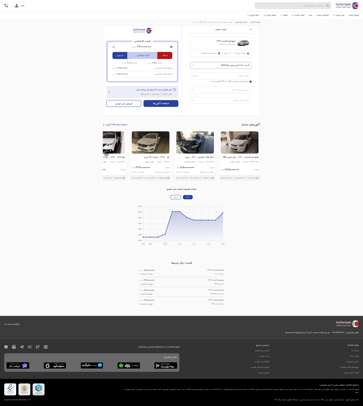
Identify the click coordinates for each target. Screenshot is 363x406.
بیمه (310, 15)
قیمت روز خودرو (262, 350)
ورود (22, 5)
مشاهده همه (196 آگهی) (116, 124)
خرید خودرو (264, 356)
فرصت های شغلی (351, 372)
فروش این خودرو (123, 103)
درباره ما (355, 350)
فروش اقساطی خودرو (260, 367)
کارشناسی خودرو (323, 15)
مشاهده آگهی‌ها (161, 103)
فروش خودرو (353, 15)
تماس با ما (354, 356)
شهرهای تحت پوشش (349, 367)
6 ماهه (188, 197)
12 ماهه (176, 197)
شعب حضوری (353, 361)
